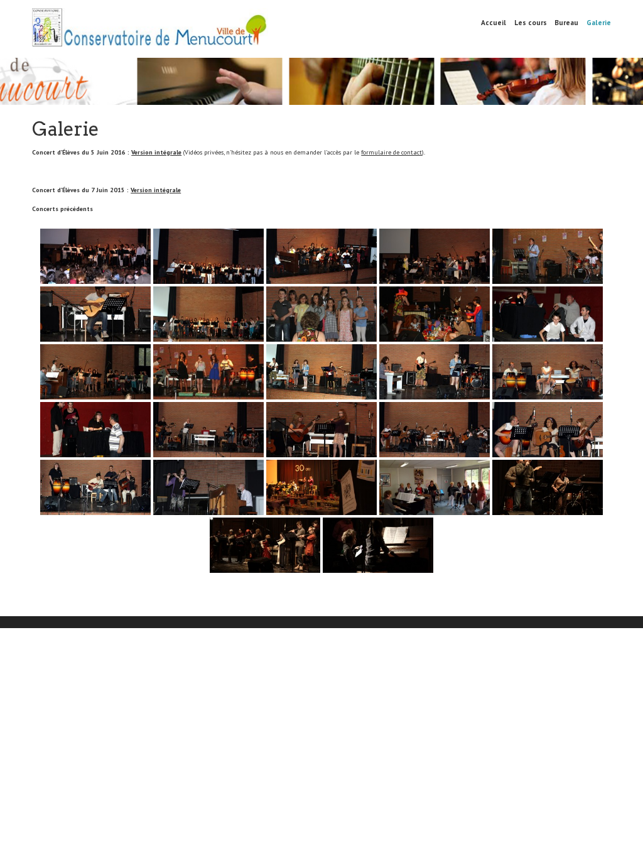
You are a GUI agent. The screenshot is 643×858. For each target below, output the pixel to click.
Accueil (493, 22)
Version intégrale (156, 152)
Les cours (530, 22)
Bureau (566, 22)
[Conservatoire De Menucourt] (149, 34)
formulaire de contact (391, 152)
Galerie (598, 22)
